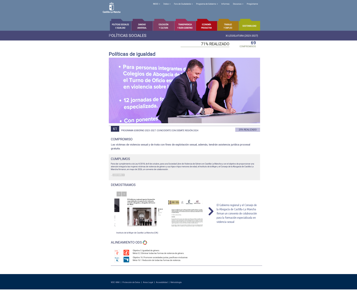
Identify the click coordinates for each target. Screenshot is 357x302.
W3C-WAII (115, 282)
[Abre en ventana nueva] (136, 212)
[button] (119, 194)
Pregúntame (252, 4)
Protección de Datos (131, 282)
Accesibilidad (162, 282)
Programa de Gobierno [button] (206, 4)
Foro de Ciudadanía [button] (182, 4)
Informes (225, 4)
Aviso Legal (148, 282)
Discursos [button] (237, 4)
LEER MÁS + (118, 175)
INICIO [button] (156, 4)
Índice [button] (166, 4)
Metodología (176, 282)
